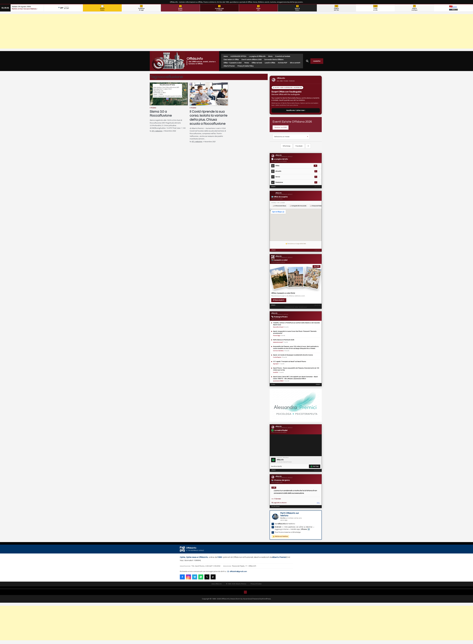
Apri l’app (316, 466)
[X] (206, 576)
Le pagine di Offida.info (257, 56)
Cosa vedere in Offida (231, 59)
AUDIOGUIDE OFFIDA (238, 56)
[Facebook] (182, 576)
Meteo (246, 63)
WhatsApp (286, 146)
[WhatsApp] (200, 576)
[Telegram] (194, 576)
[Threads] (213, 576)
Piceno (153, 108)
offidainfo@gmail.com (238, 571)
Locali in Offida (270, 63)
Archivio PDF (282, 63)
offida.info (273, 186)
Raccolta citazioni (275, 506)
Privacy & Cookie (256, 584)
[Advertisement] (236, 31)
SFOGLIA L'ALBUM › (279, 300)
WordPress (266, 599)
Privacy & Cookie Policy (245, 66)
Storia (270, 56)
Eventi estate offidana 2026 (252, 59)
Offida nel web (257, 63)
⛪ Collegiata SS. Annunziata (298, 205)
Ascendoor (247, 599)
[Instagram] (188, 576)
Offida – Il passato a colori (233, 63)
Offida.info (195, 58)
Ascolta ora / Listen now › (295, 110)
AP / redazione (157, 131)
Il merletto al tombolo (282, 56)
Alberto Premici (229, 66)
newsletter (317, 61)
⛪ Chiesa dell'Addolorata (317, 205)
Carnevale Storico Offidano (273, 59)
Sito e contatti (295, 63)
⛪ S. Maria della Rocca (279, 205)
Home (226, 56)
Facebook (299, 146)
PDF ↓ (318, 502)
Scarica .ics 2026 (280, 127)
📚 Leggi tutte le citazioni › (279, 502)
